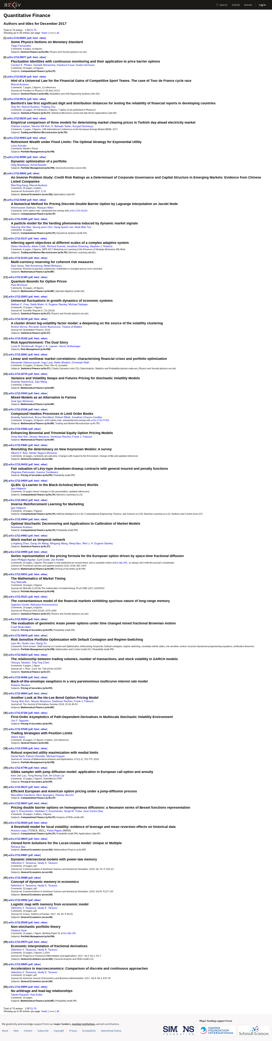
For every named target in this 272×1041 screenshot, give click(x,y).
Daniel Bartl (17, 756)
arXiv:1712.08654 (18, 838)
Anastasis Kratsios (21, 527)
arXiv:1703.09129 (78, 210)
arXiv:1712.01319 (18, 258)
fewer (44, 32)
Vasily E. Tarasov (47, 862)
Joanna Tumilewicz (47, 472)
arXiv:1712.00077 (17, 57)
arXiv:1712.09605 (18, 964)
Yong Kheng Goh (38, 775)
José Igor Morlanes (22, 401)
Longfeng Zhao (20, 543)
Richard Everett (56, 246)
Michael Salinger (78, 304)
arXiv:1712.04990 (18, 552)
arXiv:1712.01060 (17, 200)
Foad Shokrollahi (21, 626)
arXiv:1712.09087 (18, 855)
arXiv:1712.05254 (18, 619)
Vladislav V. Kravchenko (49, 811)
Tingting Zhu (48, 106)
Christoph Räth (80, 362)
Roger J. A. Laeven (46, 346)
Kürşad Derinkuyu (83, 126)
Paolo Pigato (54, 830)
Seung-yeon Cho (42, 227)
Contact (28, 1030)
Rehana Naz (18, 846)
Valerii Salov (18, 736)
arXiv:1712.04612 (18, 500)
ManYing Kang (19, 185)
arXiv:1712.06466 (18, 677)
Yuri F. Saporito (20, 720)
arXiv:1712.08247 (18, 803)
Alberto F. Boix (19, 452)
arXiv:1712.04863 (18, 535)
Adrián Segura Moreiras (43, 452)
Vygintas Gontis (20, 604)
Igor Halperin (18, 488)
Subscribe (43, 1030)
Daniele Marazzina (44, 64)
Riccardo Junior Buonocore (45, 326)
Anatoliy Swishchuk (22, 381)
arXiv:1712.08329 (18, 822)
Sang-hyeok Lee (63, 227)
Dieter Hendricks (20, 246)
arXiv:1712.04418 (18, 464)
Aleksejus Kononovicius (44, 604)
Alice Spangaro (45, 794)
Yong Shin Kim (19, 436)
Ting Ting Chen (40, 662)
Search (223, 4)
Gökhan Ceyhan (20, 126)
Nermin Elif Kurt (40, 126)
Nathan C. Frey (20, 304)
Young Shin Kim (20, 701)
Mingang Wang (59, 543)
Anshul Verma (19, 326)
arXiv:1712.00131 (17, 99)
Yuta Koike (36, 994)
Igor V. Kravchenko (22, 811)
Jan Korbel (57, 559)
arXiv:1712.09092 (18, 900)
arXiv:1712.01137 (18, 238)
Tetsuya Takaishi (20, 662)
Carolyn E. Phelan (21, 64)
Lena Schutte (18, 145)
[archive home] (12, 5)
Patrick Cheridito (35, 756)
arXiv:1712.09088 (18, 877)
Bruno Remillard (44, 417)
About (5, 1030)
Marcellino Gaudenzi (23, 794)
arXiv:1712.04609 (18, 480)
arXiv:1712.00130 (17, 76)
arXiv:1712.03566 (18, 429)
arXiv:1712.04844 (18, 519)
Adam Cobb (39, 246)
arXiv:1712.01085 (18, 219)
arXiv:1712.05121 (18, 596)
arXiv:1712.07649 (18, 729)
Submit (236, 4)
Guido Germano (85, 64)
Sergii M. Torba (73, 811)
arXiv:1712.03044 (18, 393)
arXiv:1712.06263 (18, 654)
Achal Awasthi (38, 164)
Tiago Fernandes (21, 45)
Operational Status (111, 1030)
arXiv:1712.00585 (17, 157)
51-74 (33, 30)
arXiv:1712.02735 (18, 374)
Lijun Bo (15, 643)
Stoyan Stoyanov (39, 436)
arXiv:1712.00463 (17, 138)
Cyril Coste (43, 559)
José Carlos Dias (93, 811)
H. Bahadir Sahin (61, 126)
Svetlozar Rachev (61, 436)
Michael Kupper (56, 756)
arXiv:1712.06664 (18, 693)
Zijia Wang (41, 381)
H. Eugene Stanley (56, 304)
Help (16, 1030)
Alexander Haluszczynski (25, 362)
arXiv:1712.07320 (18, 713)
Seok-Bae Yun (83, 227)
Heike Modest (62, 362)
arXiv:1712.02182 (18, 338)
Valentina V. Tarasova (23, 862)
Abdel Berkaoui (53, 265)
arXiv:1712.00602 (17, 173)
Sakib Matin (37, 304)
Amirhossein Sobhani (23, 207)
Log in (262, 4)
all (58, 32)
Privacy (73, 1030)
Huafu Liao (28, 643)
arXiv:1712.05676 (18, 635)
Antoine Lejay (19, 830)
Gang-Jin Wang (39, 543)
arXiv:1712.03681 (18, 445)
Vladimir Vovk (19, 930)
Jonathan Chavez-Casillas (87, 417)
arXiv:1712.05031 (18, 574)
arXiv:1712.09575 (18, 942)
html (35, 38)
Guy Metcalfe (18, 582)
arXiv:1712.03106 (18, 409)
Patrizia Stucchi (64, 794)
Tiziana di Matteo (72, 326)
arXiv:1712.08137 (18, 787)
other (42, 38)
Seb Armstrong (34, 265)
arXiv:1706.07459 (100, 420)
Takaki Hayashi (19, 994)
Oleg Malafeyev (20, 164)
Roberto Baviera (20, 685)
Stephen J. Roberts (101, 246)
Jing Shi (15, 106)
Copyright (59, 1030)
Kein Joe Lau (18, 775)
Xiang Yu (41, 643)
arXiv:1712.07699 (18, 748)
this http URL (121, 562)
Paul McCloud (19, 284)
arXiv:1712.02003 (18, 296)
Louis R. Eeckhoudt (22, 346)
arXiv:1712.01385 (18, 277)
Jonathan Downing (77, 246)
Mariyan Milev (45, 207)
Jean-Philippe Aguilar (23, 559)
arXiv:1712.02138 (18, 319)
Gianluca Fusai (65, 64)
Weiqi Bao (75, 543)
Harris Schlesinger (69, 346)
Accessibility (89, 1030)
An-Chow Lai (56, 775)
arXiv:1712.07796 (18, 767)
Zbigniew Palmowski (23, 472)
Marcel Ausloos (20, 84)
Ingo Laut (47, 362)
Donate (248, 4)
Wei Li (86, 543)
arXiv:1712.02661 (18, 354)
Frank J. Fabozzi (82, 436)
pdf (29, 38)
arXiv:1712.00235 (17, 118)
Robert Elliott (62, 417)
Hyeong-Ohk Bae (21, 227)
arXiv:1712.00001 (17, 38)
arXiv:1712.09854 (18, 986)
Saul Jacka (17, 265)
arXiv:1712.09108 (18, 922)
